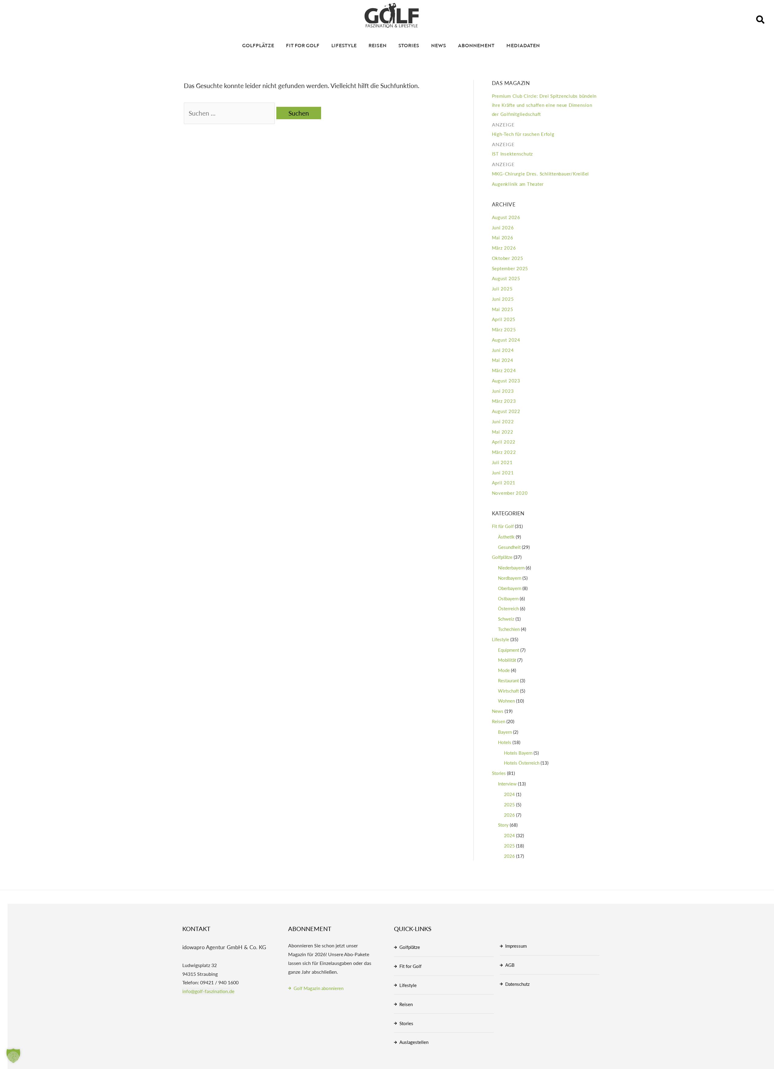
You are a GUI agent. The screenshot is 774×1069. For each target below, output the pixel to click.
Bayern (505, 732)
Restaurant (508, 680)
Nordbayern (509, 578)
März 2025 (504, 329)
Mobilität (507, 660)
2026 (509, 815)
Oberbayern (509, 588)
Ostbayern (508, 598)
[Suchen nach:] (230, 113)
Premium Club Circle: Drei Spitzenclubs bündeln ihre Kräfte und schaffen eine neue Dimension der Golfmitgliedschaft (544, 105)
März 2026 (504, 247)
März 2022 (504, 452)
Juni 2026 (503, 227)
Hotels (504, 742)
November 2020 (510, 493)
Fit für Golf (503, 526)
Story (503, 824)
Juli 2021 (502, 462)
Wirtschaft (508, 690)
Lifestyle (343, 45)
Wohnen (506, 700)
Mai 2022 (502, 431)
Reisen (377, 45)
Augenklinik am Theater (518, 184)
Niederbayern (511, 567)
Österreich (508, 608)
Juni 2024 (503, 350)
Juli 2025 (502, 288)
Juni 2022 (503, 421)
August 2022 (506, 411)
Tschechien (509, 629)
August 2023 (506, 380)
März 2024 (504, 370)
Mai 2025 (502, 309)
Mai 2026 (502, 237)
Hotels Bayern (518, 752)
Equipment (508, 650)
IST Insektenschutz (512, 149)
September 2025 (510, 268)
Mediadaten (523, 45)
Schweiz (506, 618)
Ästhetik (506, 536)
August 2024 (506, 339)
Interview (507, 783)
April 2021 (504, 482)
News (438, 45)
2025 (509, 804)
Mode (504, 670)
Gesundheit (509, 547)
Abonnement (476, 45)
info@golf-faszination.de (208, 991)
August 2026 (506, 217)
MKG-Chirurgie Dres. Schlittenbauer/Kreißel (540, 169)
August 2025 (506, 278)
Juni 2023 (503, 391)
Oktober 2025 (507, 258)
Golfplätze (258, 45)
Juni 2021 (503, 472)
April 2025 (504, 319)
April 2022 (504, 441)
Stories (408, 45)
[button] (760, 19)
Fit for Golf (302, 45)
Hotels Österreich (521, 762)
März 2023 (504, 401)
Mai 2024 (502, 360)
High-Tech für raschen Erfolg (523, 129)
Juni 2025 (503, 299)
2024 (509, 794)
